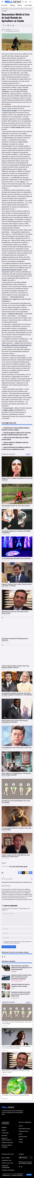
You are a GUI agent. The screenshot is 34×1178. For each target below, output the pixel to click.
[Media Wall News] (12, 1)
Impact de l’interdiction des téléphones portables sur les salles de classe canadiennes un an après (16, 448)
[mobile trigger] (3, 1)
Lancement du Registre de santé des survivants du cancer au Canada (20, 985)
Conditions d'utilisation (17, 1175)
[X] (5, 957)
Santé (13, 988)
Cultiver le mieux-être (15, 314)
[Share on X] (8, 25)
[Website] (31, 879)
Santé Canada (15, 127)
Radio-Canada (8, 410)
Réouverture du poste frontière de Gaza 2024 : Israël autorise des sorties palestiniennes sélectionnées (21, 977)
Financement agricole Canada (11, 270)
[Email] (10, 25)
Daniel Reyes (8, 29)
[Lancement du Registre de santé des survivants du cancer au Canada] (6, 986)
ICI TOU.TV (19, 410)
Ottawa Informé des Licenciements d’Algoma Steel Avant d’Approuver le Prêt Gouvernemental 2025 (21, 967)
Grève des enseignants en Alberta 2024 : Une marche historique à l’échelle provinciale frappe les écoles (16, 434)
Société (5, 11)
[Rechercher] (23, 1)
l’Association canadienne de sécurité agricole (16, 345)
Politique (14, 971)
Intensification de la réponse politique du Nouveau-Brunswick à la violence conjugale (16, 429)
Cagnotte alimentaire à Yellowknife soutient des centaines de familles (15, 443)
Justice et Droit (15, 998)
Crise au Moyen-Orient (17, 980)
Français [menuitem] (24, 1157)
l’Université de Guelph (9, 110)
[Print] (13, 25)
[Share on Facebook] (5, 25)
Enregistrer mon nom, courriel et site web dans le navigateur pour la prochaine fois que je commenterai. (18, 942)
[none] (25, 1157)
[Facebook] (2, 957)
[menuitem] (25, 1157)
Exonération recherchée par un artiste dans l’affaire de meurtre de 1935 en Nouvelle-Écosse (20, 994)
